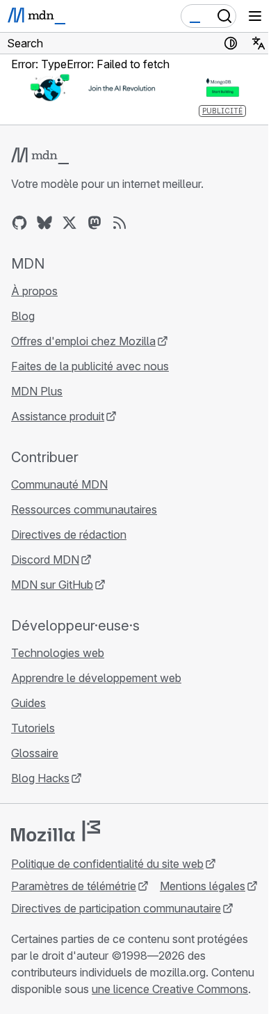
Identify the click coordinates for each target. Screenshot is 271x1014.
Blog (23, 316)
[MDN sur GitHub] (19, 222)
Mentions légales (202, 886)
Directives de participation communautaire (116, 908)
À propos (34, 291)
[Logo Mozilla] (55, 831)
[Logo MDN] (40, 156)
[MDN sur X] (69, 222)
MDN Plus (37, 391)
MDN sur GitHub (52, 585)
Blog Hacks (40, 778)
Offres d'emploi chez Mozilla (83, 341)
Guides (28, 703)
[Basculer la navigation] (255, 16)
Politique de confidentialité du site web (107, 864)
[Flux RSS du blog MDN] (119, 222)
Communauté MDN (59, 484)
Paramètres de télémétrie (73, 886)
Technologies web (57, 653)
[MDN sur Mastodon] (94, 222)
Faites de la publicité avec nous (90, 366)
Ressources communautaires (84, 509)
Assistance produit (57, 416)
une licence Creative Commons (170, 989)
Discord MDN (45, 560)
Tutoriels (33, 728)
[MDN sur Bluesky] (44, 222)
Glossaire (34, 753)
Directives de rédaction (68, 534)
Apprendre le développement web (96, 678)
